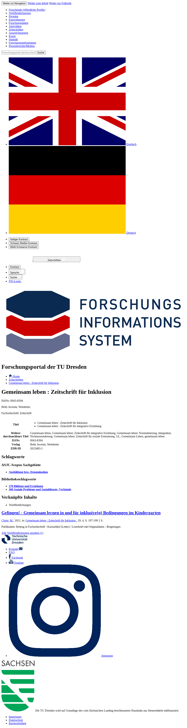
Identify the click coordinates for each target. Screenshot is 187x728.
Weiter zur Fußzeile (60, 3)
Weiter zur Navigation (14, 3)
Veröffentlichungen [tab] (20, 504)
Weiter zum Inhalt (38, 3)
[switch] (19, 239)
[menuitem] (97, 10)
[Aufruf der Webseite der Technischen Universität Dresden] (16, 542)
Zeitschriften (55, 260)
